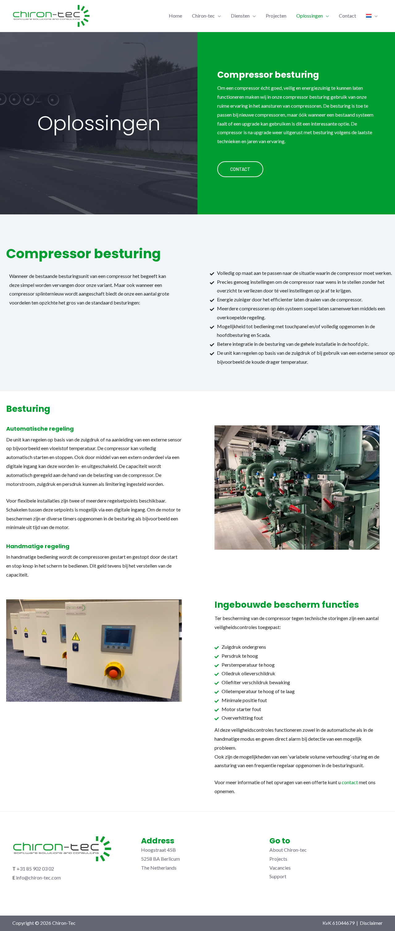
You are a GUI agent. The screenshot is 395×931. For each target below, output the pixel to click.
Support (277, 876)
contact (350, 782)
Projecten (276, 16)
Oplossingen (309, 16)
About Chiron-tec (288, 850)
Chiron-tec (203, 16)
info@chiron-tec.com (38, 877)
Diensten (240, 16)
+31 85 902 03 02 (35, 868)
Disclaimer (371, 923)
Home (175, 16)
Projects (278, 859)
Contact (347, 16)
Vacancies (280, 868)
